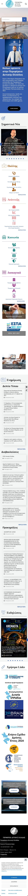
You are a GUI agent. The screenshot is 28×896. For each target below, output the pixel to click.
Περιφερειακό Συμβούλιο (14, 282)
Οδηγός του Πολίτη (14, 192)
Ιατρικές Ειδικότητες (14, 176)
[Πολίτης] (4, 166)
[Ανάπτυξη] (4, 199)
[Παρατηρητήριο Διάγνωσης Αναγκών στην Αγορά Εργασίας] (14, 223)
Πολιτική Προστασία (14, 264)
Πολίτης (12, 166)
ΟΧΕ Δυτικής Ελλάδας (8, 456)
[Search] (24, 19)
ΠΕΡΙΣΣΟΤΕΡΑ (21, 449)
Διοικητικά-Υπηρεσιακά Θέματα (14, 299)
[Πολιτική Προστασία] (14, 261)
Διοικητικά (14, 272)
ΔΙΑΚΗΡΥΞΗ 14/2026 (9, 532)
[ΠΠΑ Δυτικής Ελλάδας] (14, 212)
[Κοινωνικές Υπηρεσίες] (14, 244)
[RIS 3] (14, 217)
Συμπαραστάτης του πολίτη (14, 187)
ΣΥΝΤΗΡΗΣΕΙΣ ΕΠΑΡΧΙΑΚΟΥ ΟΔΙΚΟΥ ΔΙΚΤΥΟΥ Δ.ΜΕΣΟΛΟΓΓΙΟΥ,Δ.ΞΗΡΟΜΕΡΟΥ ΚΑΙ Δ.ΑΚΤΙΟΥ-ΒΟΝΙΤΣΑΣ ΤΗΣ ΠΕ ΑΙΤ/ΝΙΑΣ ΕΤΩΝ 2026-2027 (13, 595)
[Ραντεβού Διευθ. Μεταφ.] (14, 178)
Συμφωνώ (14, 877)
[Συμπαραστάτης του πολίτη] (14, 184)
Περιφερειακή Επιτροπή (14, 288)
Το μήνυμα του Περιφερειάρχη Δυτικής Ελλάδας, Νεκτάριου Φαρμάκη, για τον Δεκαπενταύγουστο (13, 430)
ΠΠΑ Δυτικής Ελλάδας (14, 215)
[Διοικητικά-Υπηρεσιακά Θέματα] (14, 296)
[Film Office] (14, 255)
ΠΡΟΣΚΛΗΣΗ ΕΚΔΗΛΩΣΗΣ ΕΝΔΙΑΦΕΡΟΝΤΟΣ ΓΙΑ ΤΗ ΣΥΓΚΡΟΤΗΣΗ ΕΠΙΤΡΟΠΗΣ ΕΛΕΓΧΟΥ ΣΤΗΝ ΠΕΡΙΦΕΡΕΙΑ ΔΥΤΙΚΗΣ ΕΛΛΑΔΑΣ (12, 543)
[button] (25, 859)
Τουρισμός (14, 253)
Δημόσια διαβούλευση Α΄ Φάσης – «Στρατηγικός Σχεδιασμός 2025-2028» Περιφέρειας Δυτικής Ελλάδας (12, 465)
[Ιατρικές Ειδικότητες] (14, 173)
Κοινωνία (13, 237)
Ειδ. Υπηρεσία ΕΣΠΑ (14, 210)
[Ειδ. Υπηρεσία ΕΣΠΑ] (14, 206)
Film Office (14, 258)
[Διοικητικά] (4, 272)
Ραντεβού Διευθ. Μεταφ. (14, 181)
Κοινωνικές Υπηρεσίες (14, 247)
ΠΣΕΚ (14, 293)
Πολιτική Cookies (14, 786)
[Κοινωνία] (4, 237)
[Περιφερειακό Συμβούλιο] (14, 279)
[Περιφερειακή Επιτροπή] (14, 285)
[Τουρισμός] (14, 250)
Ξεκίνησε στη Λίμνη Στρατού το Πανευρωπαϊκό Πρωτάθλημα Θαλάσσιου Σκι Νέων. (12, 419)
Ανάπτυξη (13, 199)
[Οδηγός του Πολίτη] (14, 189)
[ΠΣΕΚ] (14, 290)
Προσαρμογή (14, 886)
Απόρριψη (14, 881)
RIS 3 (14, 221)
